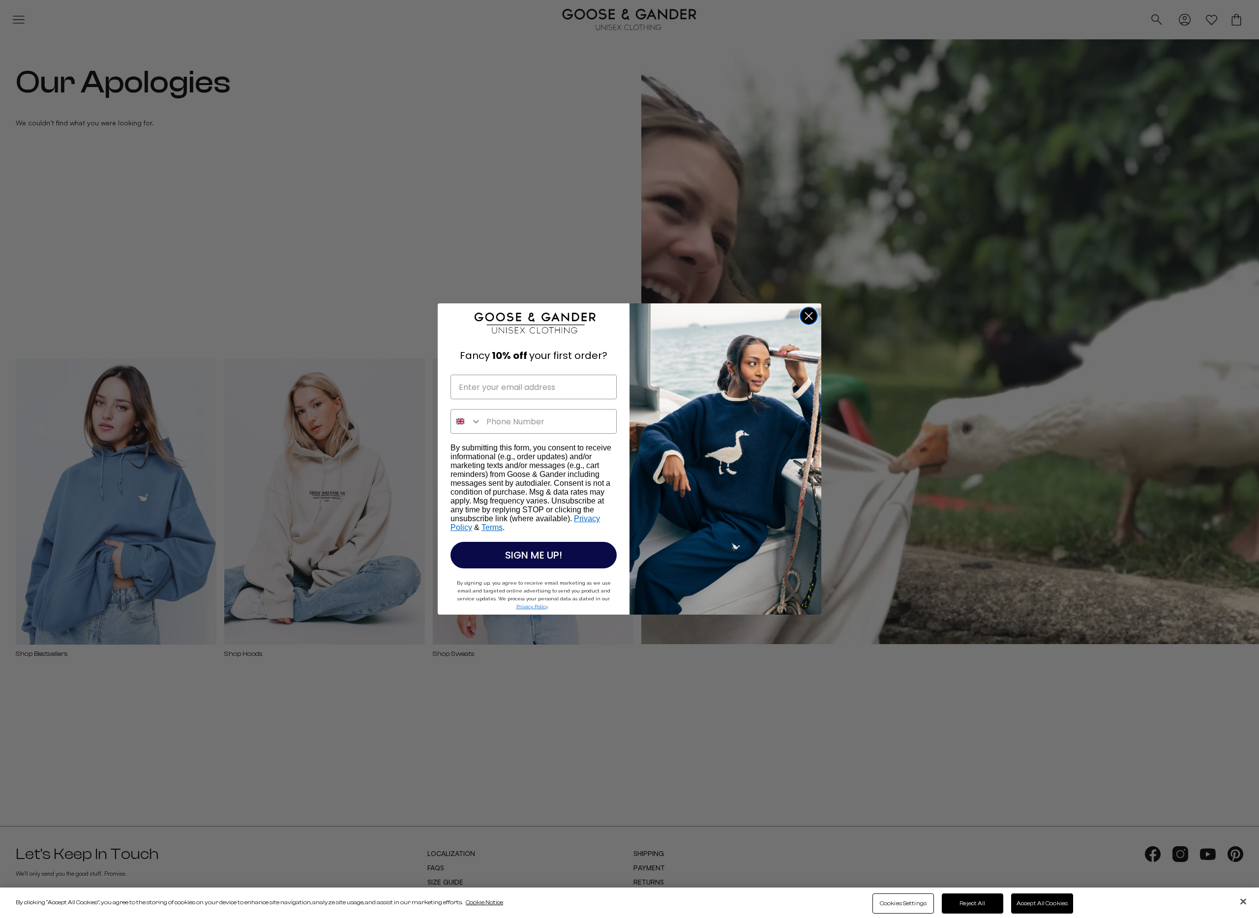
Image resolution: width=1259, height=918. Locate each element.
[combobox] (466, 421)
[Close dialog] (808, 316)
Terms (492, 527)
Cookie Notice (484, 902)
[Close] (1243, 901)
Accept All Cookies (1042, 903)
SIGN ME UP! (533, 555)
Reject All (972, 903)
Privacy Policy (531, 606)
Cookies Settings (903, 903)
